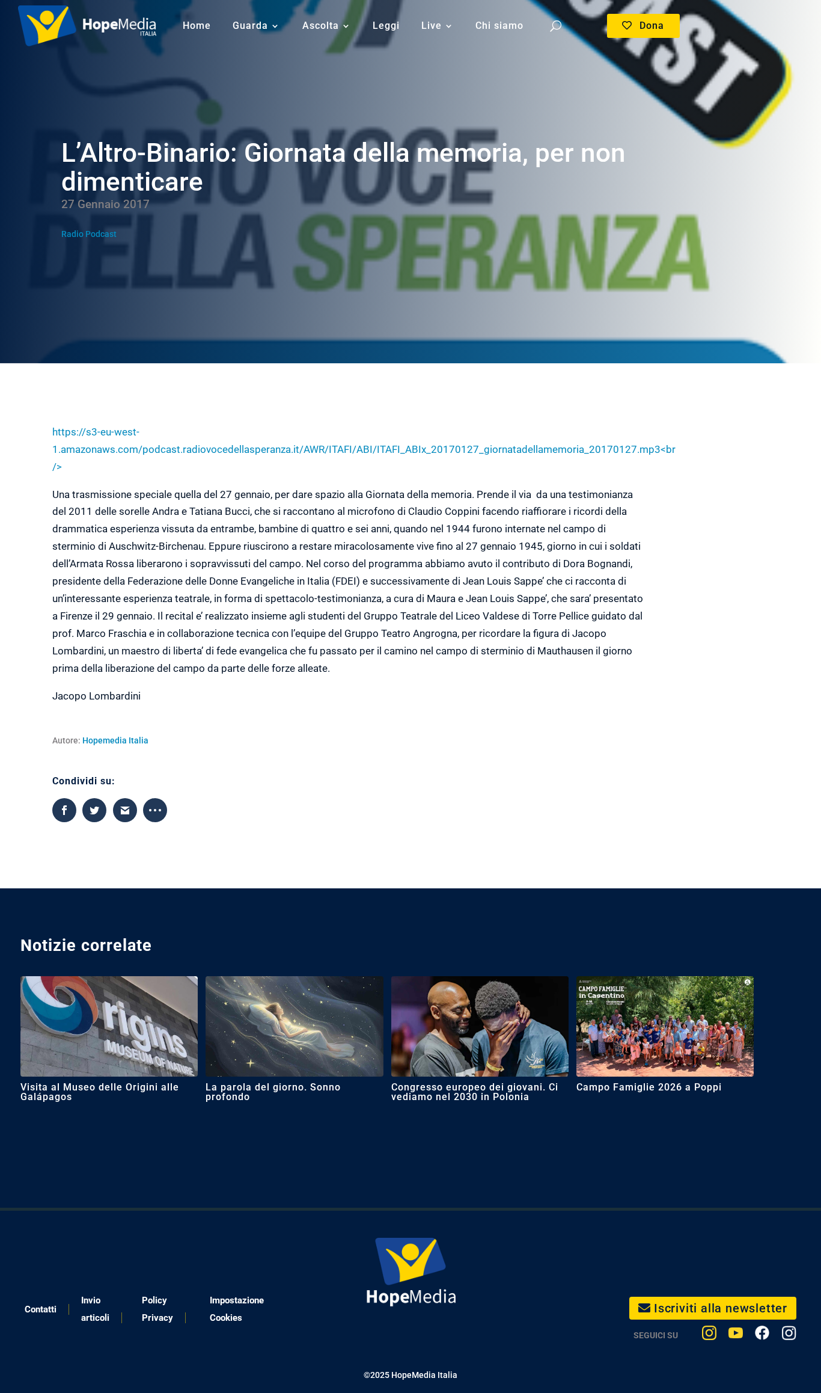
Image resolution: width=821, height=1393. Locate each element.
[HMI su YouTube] (735, 1335)
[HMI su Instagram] (709, 1335)
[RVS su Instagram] (788, 1335)
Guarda (250, 25)
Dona (651, 25)
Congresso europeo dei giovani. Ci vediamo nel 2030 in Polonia (474, 1091)
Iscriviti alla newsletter (720, 1308)
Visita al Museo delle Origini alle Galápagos (99, 1091)
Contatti (40, 1309)
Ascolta (320, 25)
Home (197, 25)
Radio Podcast (89, 234)
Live (431, 25)
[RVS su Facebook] (762, 1335)
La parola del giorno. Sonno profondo (273, 1091)
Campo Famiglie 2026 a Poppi (649, 1087)
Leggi (386, 25)
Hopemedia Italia (115, 740)
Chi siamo (499, 25)
